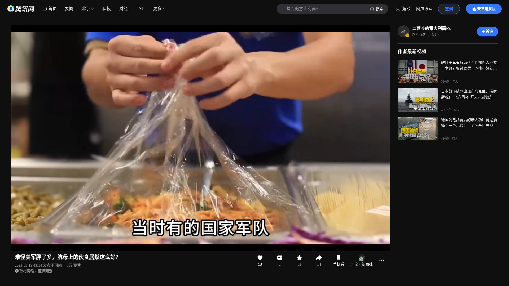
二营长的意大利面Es (431, 28)
